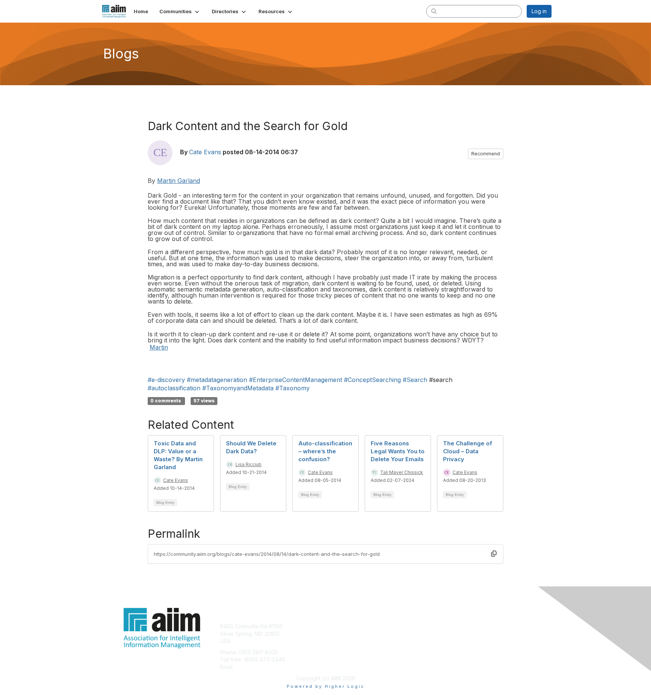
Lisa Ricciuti (248, 464)
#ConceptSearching (372, 380)
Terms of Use (454, 634)
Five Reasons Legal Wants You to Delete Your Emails (398, 451)
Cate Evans (205, 152)
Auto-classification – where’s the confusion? (325, 451)
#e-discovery (166, 380)
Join (334, 626)
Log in (539, 11)
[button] (180, 11)
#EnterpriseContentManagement (295, 380)
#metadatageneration (217, 380)
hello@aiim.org (253, 667)
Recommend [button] (485, 153)
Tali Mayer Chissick (401, 472)
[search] (434, 11)
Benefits (339, 634)
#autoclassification (174, 388)
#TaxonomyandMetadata (238, 388)
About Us (448, 626)
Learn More (343, 641)
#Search (415, 380)
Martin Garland (178, 180)
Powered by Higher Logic (326, 686)
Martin (159, 347)
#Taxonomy (292, 388)
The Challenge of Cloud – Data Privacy (467, 451)
